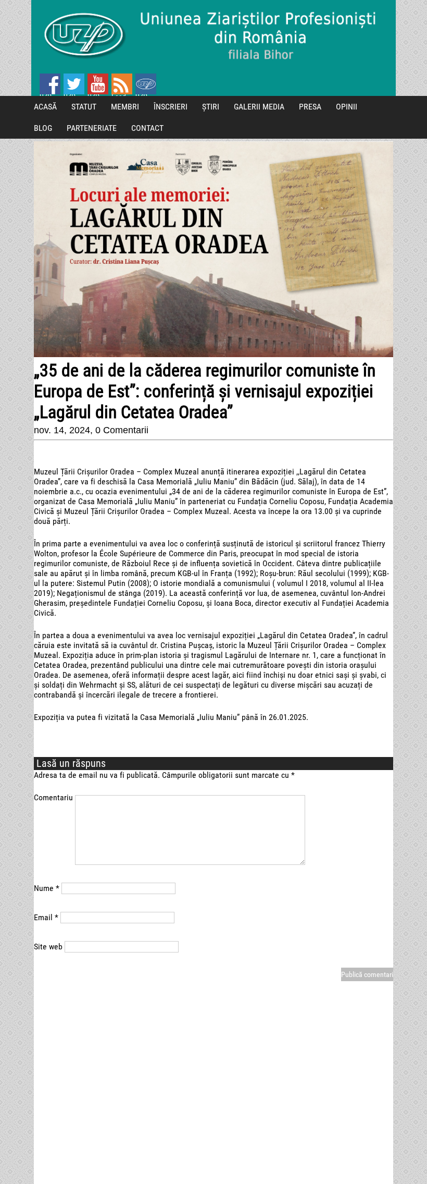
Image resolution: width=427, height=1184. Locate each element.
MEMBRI (125, 107)
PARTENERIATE (92, 128)
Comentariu (53, 797)
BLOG (43, 128)
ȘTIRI (210, 107)
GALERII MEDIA (259, 107)
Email (46, 917)
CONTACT (147, 128)
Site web (48, 946)
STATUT (83, 107)
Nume (46, 888)
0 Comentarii (121, 430)
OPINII (346, 107)
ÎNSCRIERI (170, 107)
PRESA (310, 107)
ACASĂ (45, 107)
